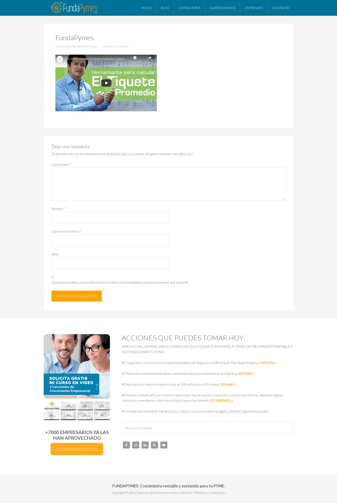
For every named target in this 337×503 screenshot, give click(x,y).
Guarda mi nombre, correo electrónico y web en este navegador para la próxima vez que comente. (120, 282)
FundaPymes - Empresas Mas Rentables (75, 8)
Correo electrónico (66, 231)
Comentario (61, 165)
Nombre (58, 209)
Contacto (186, 492)
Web (54, 254)
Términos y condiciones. (209, 492)
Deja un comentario (116, 46)
